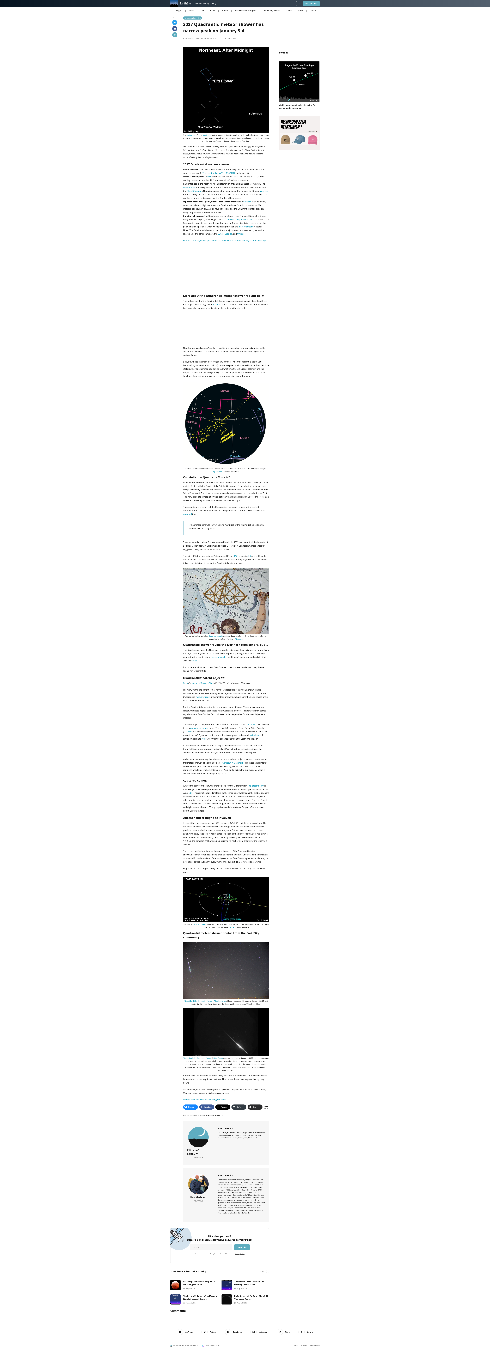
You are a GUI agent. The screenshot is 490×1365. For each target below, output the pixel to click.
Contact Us (304, 1346)
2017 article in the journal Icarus (237, 219)
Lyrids (221, 233)
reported (187, 514)
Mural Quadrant (194, 191)
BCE (191, 793)
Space (191, 10)
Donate (313, 10)
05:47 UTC (230, 173)
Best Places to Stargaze (245, 10)
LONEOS (188, 731)
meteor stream (246, 226)
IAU (236, 556)
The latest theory (255, 785)
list (249, 556)
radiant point (192, 135)
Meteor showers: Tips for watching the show (204, 1099)
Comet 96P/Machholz (232, 762)
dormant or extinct (199, 728)
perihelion (254, 735)
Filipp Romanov (220, 1001)
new (209, 176)
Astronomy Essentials (193, 18)
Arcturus (217, 304)
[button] (178, 10)
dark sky (247, 201)
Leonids (228, 233)
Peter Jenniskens (199, 924)
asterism (264, 191)
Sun (202, 10)
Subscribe (313, 3)
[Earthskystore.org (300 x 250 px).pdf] (299, 133)
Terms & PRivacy (315, 1346)
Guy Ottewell (217, 471)
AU (203, 738)
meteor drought (218, 657)
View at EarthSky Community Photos (198, 1001)
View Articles (198, 1157)
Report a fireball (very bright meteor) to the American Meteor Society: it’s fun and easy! (224, 240)
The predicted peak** (212, 173)
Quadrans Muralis (216, 636)
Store (300, 10)
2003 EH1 (252, 724)
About (289, 10)
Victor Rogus (218, 1058)
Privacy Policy (239, 1254)
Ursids (240, 233)
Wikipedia (238, 639)
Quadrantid (207, 135)
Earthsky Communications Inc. (189, 1346)
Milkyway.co (215, 1346)
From (185, 683)
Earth (212, 10)
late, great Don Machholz (203, 683)
